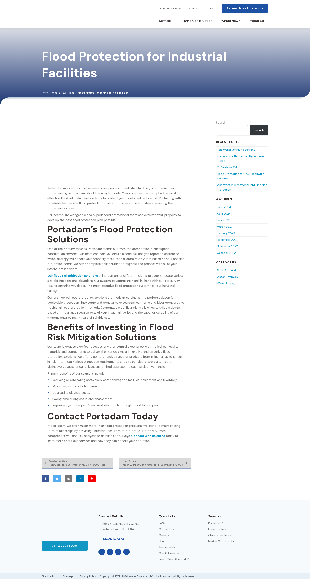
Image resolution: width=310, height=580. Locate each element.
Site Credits (49, 576)
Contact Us (166, 529)
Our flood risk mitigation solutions (72, 276)
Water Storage (226, 283)
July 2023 (223, 220)
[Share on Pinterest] (92, 479)
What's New (59, 92)
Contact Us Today (65, 545)
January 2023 (226, 233)
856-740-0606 (170, 8)
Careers (212, 8)
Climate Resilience (220, 535)
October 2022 (226, 253)
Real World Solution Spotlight (236, 150)
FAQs (162, 523)
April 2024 (224, 213)
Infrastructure (217, 529)
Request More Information (245, 8)
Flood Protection (228, 270)
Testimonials (167, 547)
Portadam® (215, 523)
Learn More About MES (174, 559)
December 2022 (227, 240)
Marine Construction (221, 541)
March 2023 (225, 227)
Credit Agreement (170, 553)
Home (45, 92)
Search (221, 122)
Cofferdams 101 (227, 167)
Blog (71, 92)
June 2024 (224, 207)
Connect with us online (148, 436)
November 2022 (227, 246)
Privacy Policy (88, 576)
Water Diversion (227, 277)
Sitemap (68, 576)
